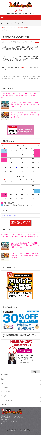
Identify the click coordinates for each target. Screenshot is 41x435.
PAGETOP (35, 371)
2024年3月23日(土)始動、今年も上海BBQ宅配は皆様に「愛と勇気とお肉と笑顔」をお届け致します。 (25, 104)
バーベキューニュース (9, 215)
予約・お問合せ (5, 404)
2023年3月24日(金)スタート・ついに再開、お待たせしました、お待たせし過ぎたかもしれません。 (25, 115)
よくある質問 (4, 387)
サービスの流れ (5, 375)
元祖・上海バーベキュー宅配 (18, 430)
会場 (2, 383)
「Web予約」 (24, 67)
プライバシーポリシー (7, 400)
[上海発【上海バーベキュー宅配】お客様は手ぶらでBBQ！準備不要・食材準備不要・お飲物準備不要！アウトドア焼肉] (20, 5)
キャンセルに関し (6, 391)
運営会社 (3, 396)
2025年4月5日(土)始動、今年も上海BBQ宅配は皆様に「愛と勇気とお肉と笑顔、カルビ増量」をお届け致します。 (20, 96)
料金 (2, 379)
